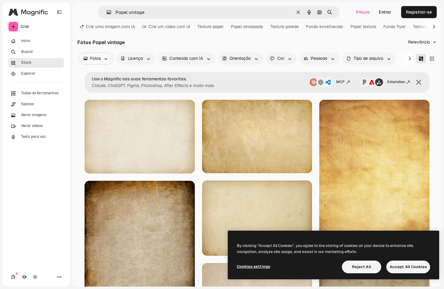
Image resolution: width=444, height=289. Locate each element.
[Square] (432, 58)
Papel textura (363, 26)
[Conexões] (13, 277)
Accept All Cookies (408, 266)
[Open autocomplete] (106, 12)
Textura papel (211, 26)
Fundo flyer (394, 26)
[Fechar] (418, 82)
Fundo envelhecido (324, 26)
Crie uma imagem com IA (110, 26)
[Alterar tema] (35, 277)
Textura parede (284, 26)
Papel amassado (247, 26)
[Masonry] (421, 58)
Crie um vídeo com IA (169, 26)
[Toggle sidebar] (59, 12)
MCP (340, 82)
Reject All (361, 266)
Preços (363, 12)
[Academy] (24, 277)
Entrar (385, 12)
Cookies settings (253, 266)
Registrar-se (419, 12)
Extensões (396, 82)
